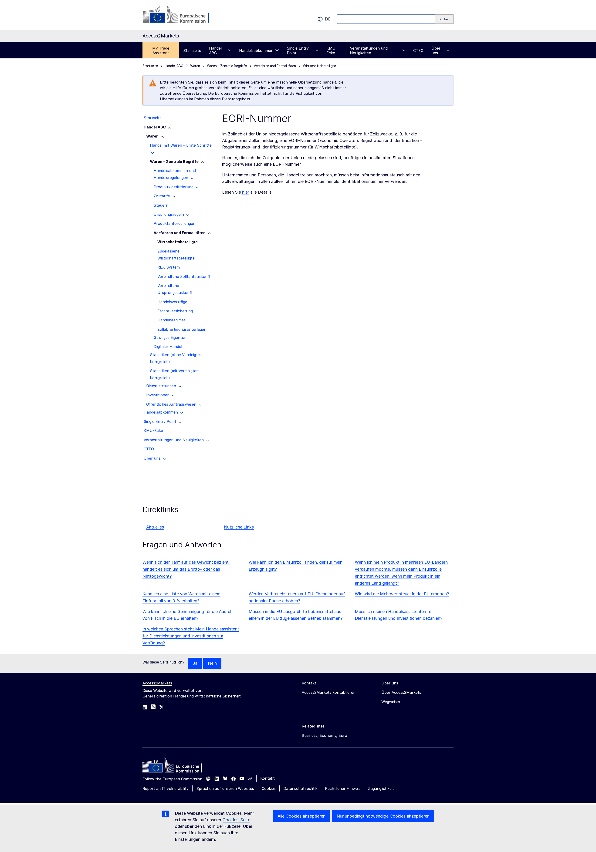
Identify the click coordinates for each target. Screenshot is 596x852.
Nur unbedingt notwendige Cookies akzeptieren (383, 816)
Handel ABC (215, 50)
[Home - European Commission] (176, 766)
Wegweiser (390, 701)
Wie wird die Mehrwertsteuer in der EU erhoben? (402, 593)
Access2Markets (157, 683)
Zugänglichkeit (381, 788)
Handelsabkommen (256, 50)
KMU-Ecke (331, 50)
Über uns (435, 50)
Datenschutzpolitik (300, 788)
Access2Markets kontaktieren (329, 692)
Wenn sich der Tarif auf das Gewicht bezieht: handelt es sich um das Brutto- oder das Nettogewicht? (186, 569)
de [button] (328, 19)
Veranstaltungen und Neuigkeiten (369, 50)
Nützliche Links (239, 527)
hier (245, 192)
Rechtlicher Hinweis (342, 788)
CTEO (418, 50)
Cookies (269, 788)
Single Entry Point (298, 50)
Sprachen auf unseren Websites (225, 788)
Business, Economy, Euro (324, 735)
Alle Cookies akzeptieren (301, 816)
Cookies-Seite (236, 819)
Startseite (192, 50)
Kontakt (267, 778)
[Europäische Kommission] (180, 15)
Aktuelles (155, 527)
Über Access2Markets (401, 692)
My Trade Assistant (160, 50)
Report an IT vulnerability (165, 788)
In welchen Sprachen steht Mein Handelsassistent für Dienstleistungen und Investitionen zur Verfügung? (190, 635)
